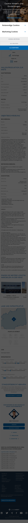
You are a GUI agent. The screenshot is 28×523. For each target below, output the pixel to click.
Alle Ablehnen (14, 43)
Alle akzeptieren (14, 47)
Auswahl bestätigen (14, 39)
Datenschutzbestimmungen (14, 17)
